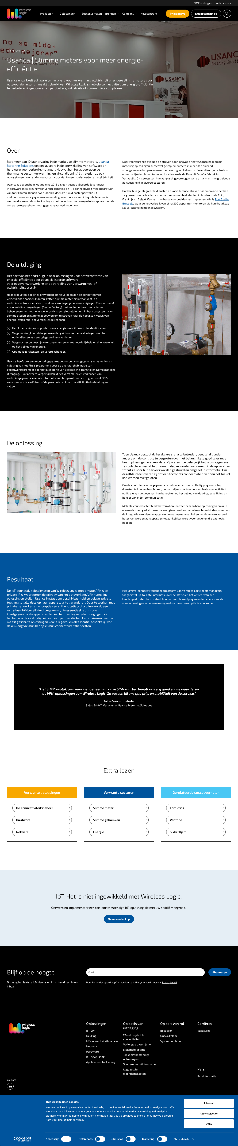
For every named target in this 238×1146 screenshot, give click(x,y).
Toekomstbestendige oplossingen (136, 1057)
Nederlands (222, 3)
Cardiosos (177, 808)
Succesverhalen (92, 13)
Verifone (176, 820)
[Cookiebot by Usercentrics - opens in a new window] (22, 1139)
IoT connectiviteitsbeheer (34, 808)
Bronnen (110, 13)
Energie (98, 832)
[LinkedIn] (10, 1086)
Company (128, 13)
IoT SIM (90, 1030)
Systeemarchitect (171, 1041)
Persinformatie (206, 1076)
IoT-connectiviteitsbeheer (102, 1041)
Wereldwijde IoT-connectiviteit (133, 1037)
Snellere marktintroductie (139, 1064)
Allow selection (209, 1113)
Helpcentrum (148, 13)
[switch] (100, 1139)
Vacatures (203, 1030)
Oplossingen (67, 13)
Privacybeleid (169, 982)
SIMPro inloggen (203, 3)
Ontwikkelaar (168, 1035)
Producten (46, 13)
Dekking (91, 1035)
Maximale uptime (134, 1049)
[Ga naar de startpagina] (22, 1028)
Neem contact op (206, 13)
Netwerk (22, 832)
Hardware (23, 820)
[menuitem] (203, 3)
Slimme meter (103, 808)
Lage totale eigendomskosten (134, 1071)
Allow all (209, 1103)
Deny (209, 1123)
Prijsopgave (177, 13)
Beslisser (166, 1030)
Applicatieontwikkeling (100, 1062)
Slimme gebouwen (106, 820)
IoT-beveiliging (95, 1056)
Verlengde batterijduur (137, 1044)
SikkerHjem (178, 832)
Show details (181, 1139)
